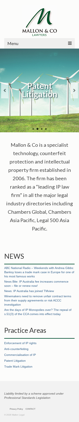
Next (74, 90)
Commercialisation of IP (20, 354)
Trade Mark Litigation (18, 366)
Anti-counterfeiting (16, 349)
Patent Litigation (15, 360)
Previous (4, 90)
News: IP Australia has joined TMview (29, 291)
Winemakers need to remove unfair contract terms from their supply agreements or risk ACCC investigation (37, 300)
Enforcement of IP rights (20, 343)
